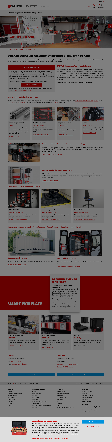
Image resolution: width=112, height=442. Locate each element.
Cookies (50, 438)
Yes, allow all (93, 422)
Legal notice (57, 438)
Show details (35, 438)
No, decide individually (93, 426)
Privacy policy (43, 438)
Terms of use (65, 438)
